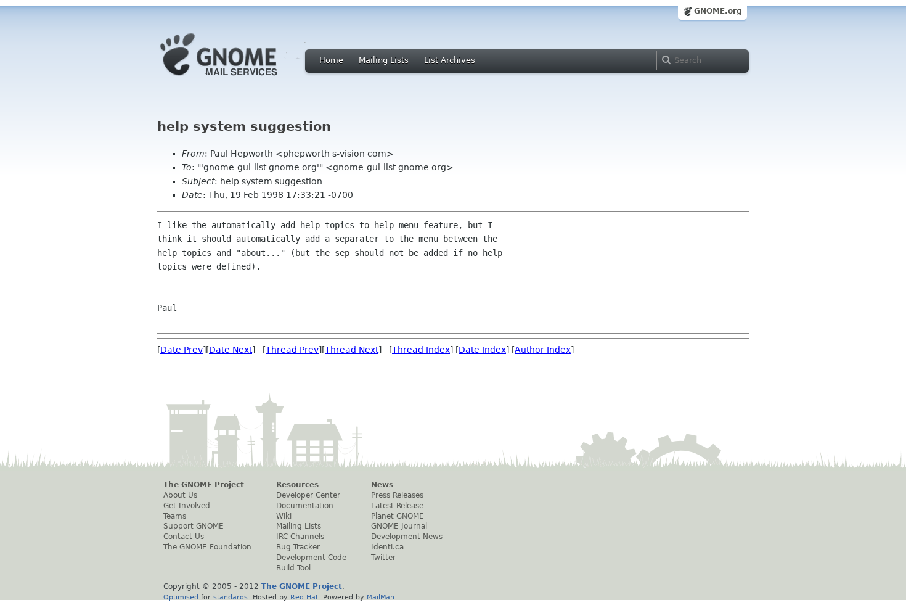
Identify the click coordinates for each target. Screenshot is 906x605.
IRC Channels (300, 536)
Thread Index (421, 350)
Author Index (543, 350)
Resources (297, 484)
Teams (174, 516)
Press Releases (397, 495)
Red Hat (304, 597)
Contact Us (183, 536)
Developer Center (308, 495)
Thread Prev (292, 350)
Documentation (304, 505)
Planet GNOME (397, 516)
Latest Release (397, 505)
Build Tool (293, 568)
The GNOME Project (203, 484)
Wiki (284, 516)
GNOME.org (718, 11)
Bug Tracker (298, 547)
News (382, 484)
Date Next (230, 350)
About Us (180, 495)
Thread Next (351, 350)
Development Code (311, 557)
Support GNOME (193, 526)
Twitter (383, 557)
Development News (407, 536)
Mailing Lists (384, 60)
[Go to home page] (237, 79)
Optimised (180, 597)
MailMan (380, 597)
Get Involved (186, 505)
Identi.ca (387, 547)
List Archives (449, 60)
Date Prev (181, 350)
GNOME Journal (399, 526)
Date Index (482, 350)
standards (230, 597)
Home (331, 60)
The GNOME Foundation (207, 547)
